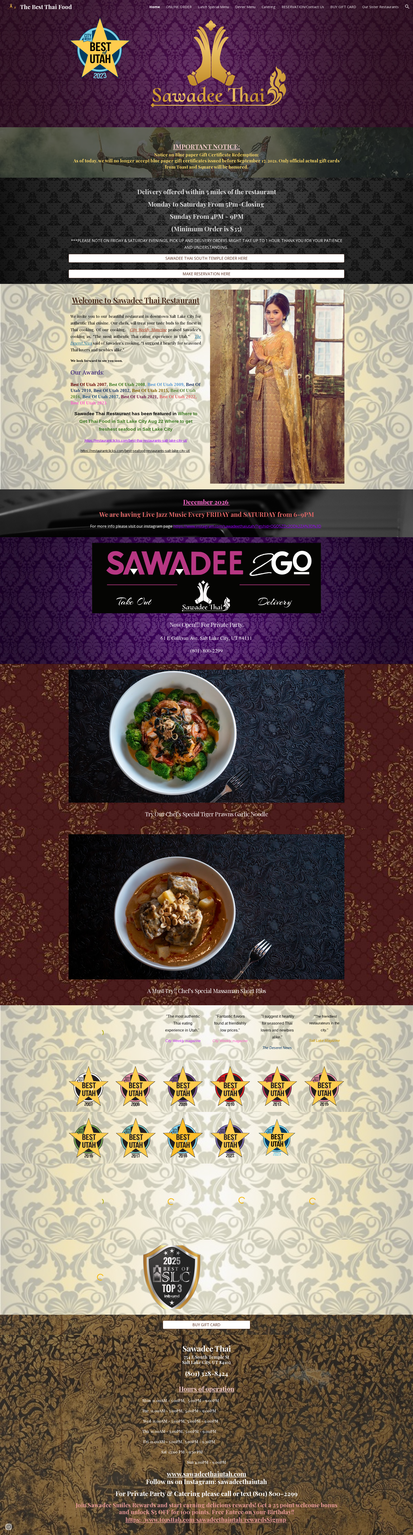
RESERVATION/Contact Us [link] (303, 6)
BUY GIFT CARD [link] (343, 6)
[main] (206, 152)
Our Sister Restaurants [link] (380, 6)
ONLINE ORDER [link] (179, 6)
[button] (407, 6)
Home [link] (154, 6)
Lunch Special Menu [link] (213, 6)
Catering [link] (268, 6)
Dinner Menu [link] (245, 6)
